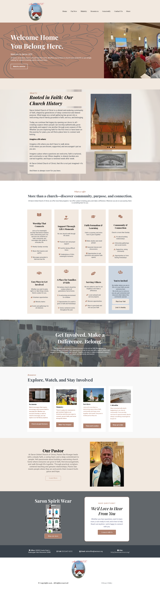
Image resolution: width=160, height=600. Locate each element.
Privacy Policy (106, 583)
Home (64, 11)
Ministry (84, 11)
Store (128, 11)
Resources (95, 11)
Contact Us (118, 11)
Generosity (106, 11)
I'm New (74, 11)
